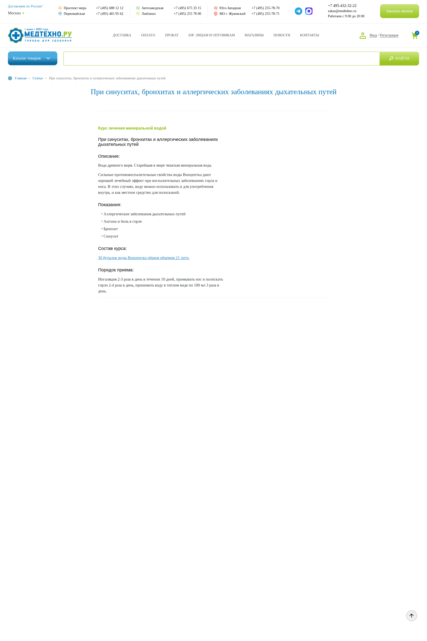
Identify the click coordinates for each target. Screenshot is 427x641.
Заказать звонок (399, 11)
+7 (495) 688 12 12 (109, 8)
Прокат (172, 35)
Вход (373, 35)
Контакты (309, 35)
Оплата (148, 35)
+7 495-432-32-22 (342, 6)
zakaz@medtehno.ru (342, 11)
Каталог (27, 58)
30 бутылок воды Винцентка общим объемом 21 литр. (144, 258)
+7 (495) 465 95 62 (109, 14)
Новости (282, 35)
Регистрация (389, 35)
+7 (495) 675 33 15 (187, 8)
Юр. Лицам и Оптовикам (212, 35)
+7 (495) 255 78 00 (187, 14)
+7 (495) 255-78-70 (265, 8)
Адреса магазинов (254, 35)
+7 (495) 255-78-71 (265, 14)
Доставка (122, 35)
